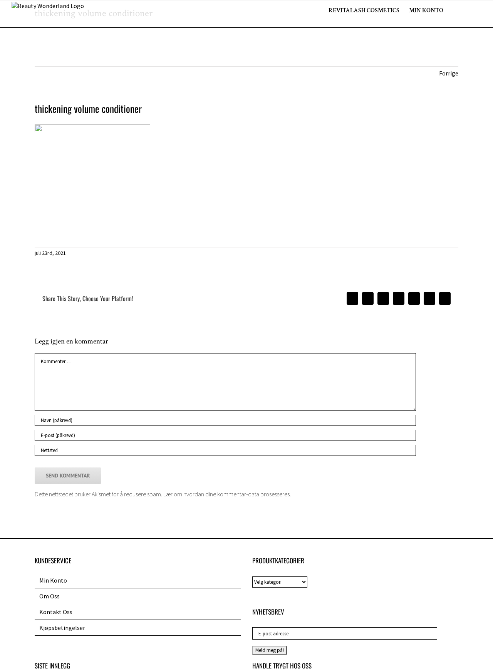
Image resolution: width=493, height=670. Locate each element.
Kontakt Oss (55, 612)
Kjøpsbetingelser (62, 627)
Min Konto (53, 580)
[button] (469, 10)
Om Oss (49, 596)
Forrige (448, 73)
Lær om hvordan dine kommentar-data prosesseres (226, 494)
